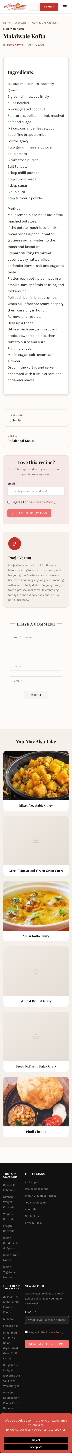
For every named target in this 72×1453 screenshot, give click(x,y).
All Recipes (32, 1182)
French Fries (10, 1326)
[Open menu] (65, 7)
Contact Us (32, 1216)
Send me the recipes (29, 513)
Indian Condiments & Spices (11, 1243)
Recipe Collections (36, 1189)
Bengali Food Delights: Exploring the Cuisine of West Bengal (11, 1375)
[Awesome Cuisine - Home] (15, 6)
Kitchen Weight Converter (9, 1202)
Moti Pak (8, 1319)
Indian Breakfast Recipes (40, 1195)
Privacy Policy (44, 502)
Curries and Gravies (44, 22)
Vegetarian (21, 22)
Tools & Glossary (35, 1202)
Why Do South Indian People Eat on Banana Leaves (11, 1403)
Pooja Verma (15, 44)
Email (11, 483)
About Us (30, 1209)
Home (7, 22)
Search (49, 6)
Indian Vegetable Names (9, 1272)
